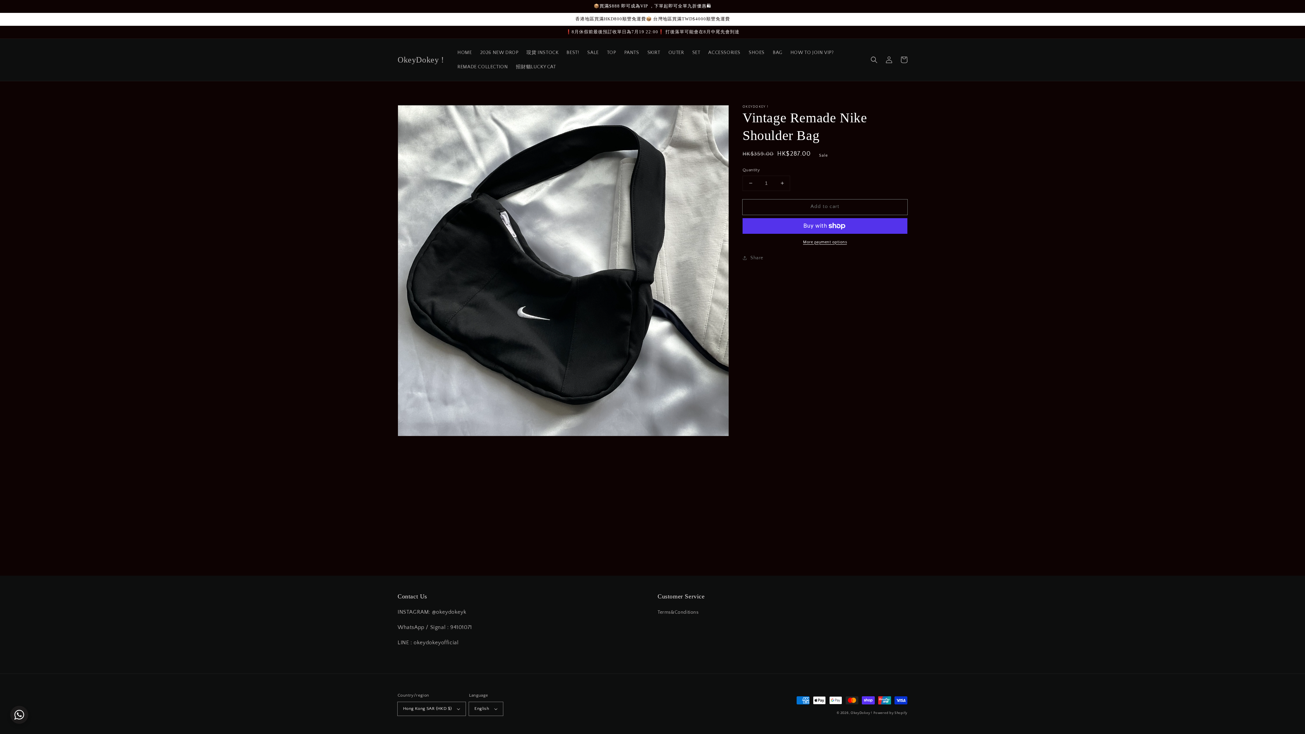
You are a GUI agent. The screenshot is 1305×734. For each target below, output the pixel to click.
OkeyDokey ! (861, 713)
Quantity (751, 170)
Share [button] (756, 258)
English (481, 708)
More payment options (825, 242)
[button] (874, 59)
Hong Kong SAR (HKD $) (427, 708)
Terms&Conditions (678, 612)
